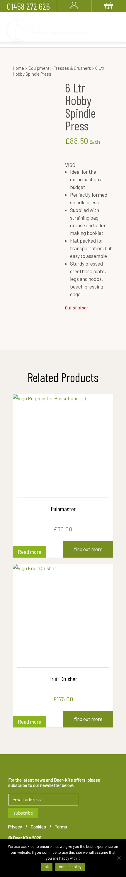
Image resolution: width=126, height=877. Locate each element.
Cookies (38, 826)
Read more (29, 552)
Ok (47, 866)
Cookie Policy (70, 866)
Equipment (39, 68)
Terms (61, 826)
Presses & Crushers (72, 68)
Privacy (15, 826)
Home (18, 68)
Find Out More (88, 549)
